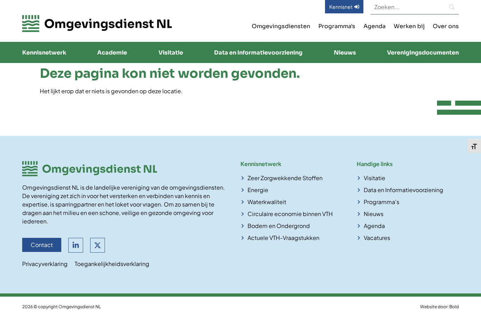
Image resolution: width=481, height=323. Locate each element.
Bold (454, 306)
